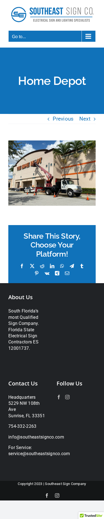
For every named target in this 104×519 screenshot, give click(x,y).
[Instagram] (67, 397)
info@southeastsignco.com (36, 437)
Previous (63, 119)
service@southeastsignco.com (39, 453)
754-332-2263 (22, 426)
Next (84, 119)
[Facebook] (59, 397)
